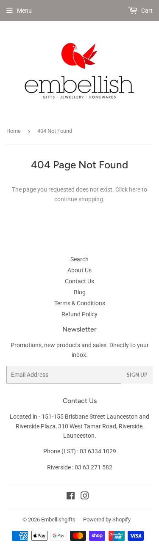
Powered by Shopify (107, 519)
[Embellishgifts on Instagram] (85, 496)
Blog (80, 292)
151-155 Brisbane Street (73, 416)
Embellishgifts (58, 519)
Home (13, 131)
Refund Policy (79, 314)
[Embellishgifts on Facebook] (70, 496)
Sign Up (137, 375)
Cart (146, 10)
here (134, 189)
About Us (79, 270)
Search (79, 259)
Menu (24, 10)
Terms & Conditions (79, 303)
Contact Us (79, 281)
